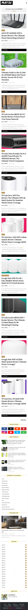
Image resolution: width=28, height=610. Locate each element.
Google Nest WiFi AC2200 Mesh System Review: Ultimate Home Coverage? (14, 361)
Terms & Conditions (8, 605)
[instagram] (4, 432)
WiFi (3, 500)
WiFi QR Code (4, 481)
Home (5, 604)
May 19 (14, 571)
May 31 (14, 583)
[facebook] (4, 428)
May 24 (14, 578)
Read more (4, 49)
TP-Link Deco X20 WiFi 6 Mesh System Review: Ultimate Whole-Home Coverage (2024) (14, 239)
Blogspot (23, 608)
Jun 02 (14, 587)
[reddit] (17, 428)
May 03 (14, 551)
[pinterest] (24, 428)
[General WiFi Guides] (14, 522)
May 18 (14, 569)
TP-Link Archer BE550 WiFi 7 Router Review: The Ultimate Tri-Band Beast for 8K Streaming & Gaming (13, 321)
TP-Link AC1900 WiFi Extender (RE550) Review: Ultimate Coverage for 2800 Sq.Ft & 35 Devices (17, 455)
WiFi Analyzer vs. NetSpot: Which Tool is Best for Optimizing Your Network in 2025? (17, 462)
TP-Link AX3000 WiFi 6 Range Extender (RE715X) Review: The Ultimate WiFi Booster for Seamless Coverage (16, 442)
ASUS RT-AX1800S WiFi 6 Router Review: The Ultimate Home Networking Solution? (13, 35)
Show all (14, 11)
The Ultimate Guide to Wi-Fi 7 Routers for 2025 (13, 531)
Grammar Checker (5, 498)
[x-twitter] (11, 428)
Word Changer (5, 485)
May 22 (14, 576)
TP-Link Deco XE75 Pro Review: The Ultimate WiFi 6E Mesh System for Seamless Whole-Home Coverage (13, 199)
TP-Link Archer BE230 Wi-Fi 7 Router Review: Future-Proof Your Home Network (13, 116)
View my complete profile (12, 596)
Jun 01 (14, 585)
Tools (3, 478)
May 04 (14, 554)
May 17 (14, 567)
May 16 (14, 565)
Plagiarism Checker (5, 489)
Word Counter (5, 483)
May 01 (14, 549)
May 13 (14, 558)
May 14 (14, 560)
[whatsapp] (24, 432)
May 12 (14, 556)
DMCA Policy (16, 605)
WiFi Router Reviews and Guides (8, 509)
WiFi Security (4, 504)
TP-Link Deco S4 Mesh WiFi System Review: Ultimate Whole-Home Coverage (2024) (14, 401)
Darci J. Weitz (5, 40)
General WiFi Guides (6, 502)
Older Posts (23, 420)
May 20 (14, 574)
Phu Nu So (22, 605)
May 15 (14, 562)
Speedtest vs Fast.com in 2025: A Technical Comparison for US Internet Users (16, 469)
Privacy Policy (21, 604)
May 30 (14, 580)
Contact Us (15, 604)
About (9, 604)
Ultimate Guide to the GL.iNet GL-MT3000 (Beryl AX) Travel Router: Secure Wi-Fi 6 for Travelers (14, 76)
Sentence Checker (5, 487)
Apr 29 (14, 545)
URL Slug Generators (6, 496)
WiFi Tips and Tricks (6, 507)
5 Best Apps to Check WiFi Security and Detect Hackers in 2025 (16, 448)
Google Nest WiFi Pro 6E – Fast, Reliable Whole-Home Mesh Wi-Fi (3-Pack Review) (13, 280)
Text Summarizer (5, 491)
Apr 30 (14, 547)
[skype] (17, 432)
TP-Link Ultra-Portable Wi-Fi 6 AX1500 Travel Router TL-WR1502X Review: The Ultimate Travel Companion (14, 157)
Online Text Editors (5, 494)
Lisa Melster (11, 595)
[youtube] (11, 432)
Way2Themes (13, 608)
